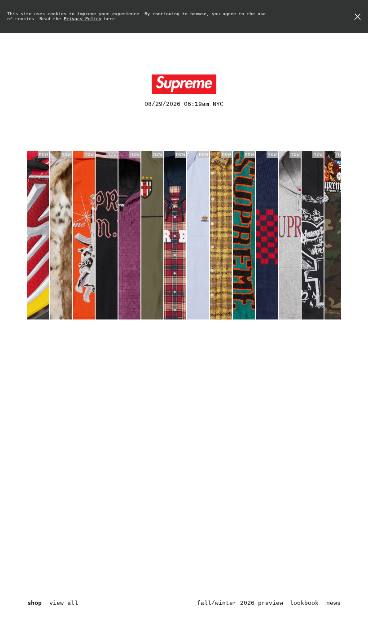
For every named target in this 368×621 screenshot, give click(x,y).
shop (34, 603)
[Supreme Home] (184, 84)
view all (63, 603)
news (333, 603)
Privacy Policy (82, 19)
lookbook (304, 603)
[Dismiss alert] (357, 17)
